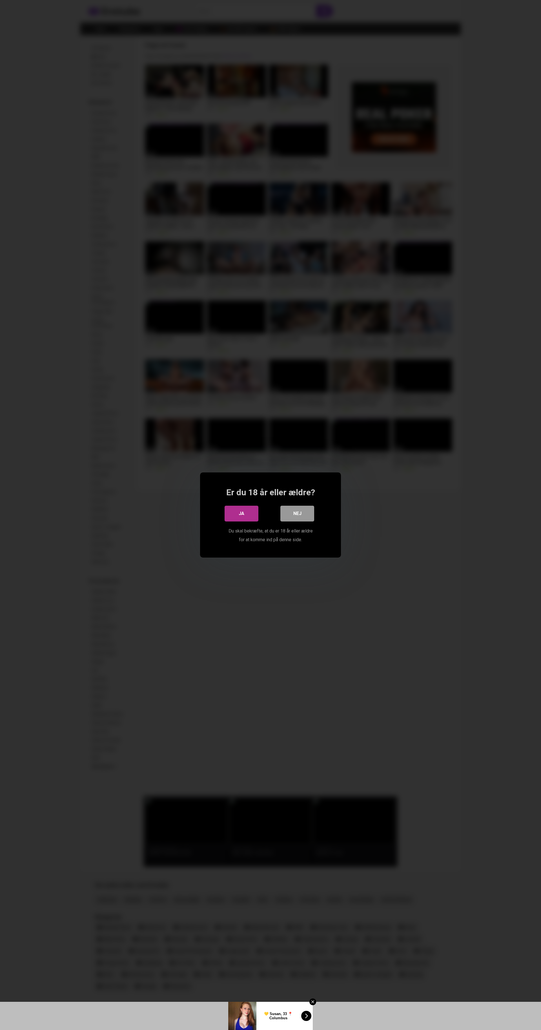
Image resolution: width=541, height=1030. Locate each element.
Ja (241, 513)
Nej (297, 513)
